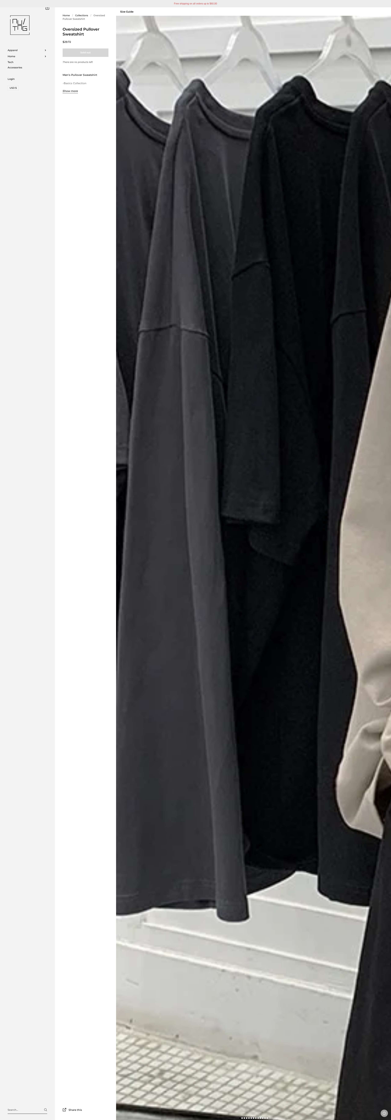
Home (66, 15)
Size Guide (126, 11)
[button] (384, 1113)
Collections (81, 15)
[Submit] (45, 1109)
